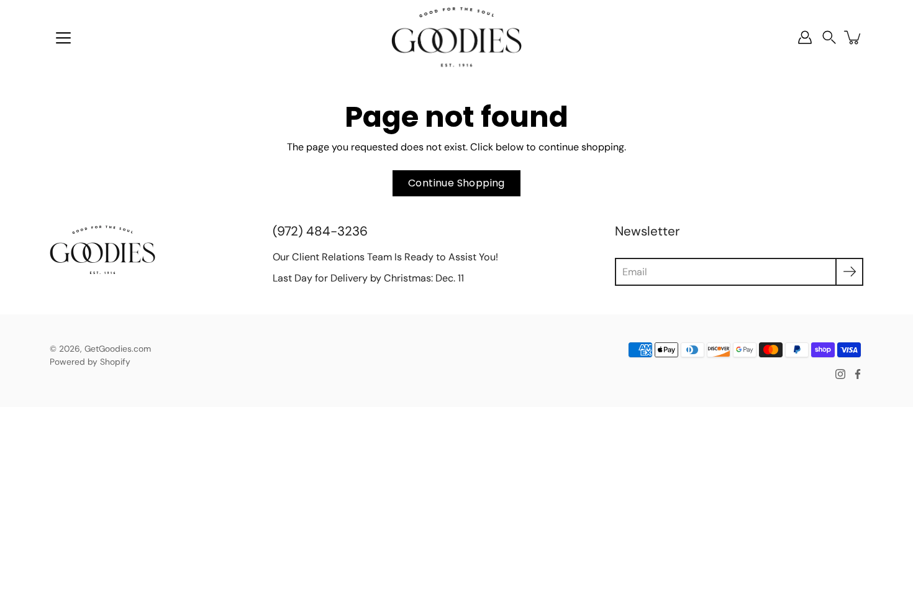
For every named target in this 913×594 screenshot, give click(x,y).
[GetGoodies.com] (456, 37)
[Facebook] (857, 374)
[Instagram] (840, 374)
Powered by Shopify (90, 361)
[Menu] (63, 38)
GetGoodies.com (117, 348)
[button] (829, 37)
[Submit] (849, 272)
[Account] (805, 37)
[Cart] (853, 37)
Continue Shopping (456, 183)
